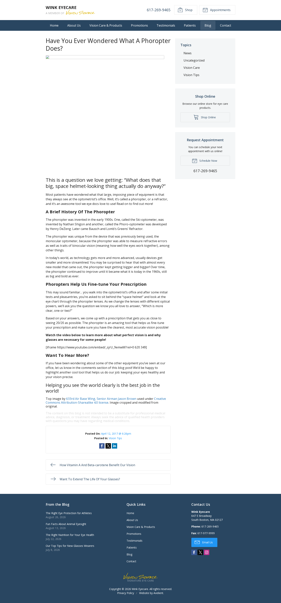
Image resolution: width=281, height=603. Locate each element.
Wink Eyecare (140, 589)
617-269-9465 (159, 9)
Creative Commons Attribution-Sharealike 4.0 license (106, 401)
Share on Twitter (108, 446)
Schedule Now (208, 160)
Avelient (158, 593)
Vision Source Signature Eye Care (140, 577)
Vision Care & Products (105, 25)
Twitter (200, 552)
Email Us (207, 542)
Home (54, 25)
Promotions (139, 25)
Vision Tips (115, 438)
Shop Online (208, 117)
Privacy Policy (125, 593)
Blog (208, 25)
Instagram (206, 552)
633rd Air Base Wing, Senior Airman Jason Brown (101, 399)
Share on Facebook (102, 446)
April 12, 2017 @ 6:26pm (116, 433)
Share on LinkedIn (114, 446)
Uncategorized (194, 60)
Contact (225, 25)
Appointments (220, 10)
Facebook (194, 552)
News (188, 53)
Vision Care (192, 68)
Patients (190, 25)
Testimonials (166, 25)
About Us (74, 25)
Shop (188, 10)
